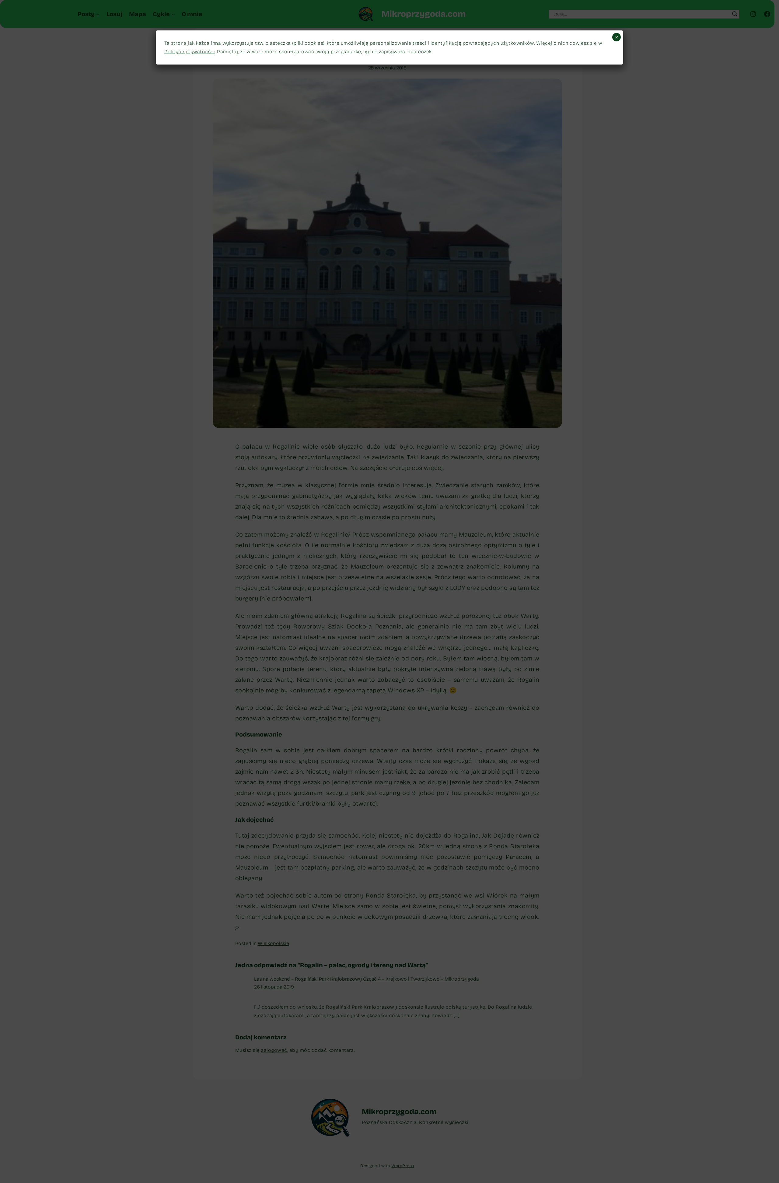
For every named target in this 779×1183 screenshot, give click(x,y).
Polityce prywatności (189, 51)
